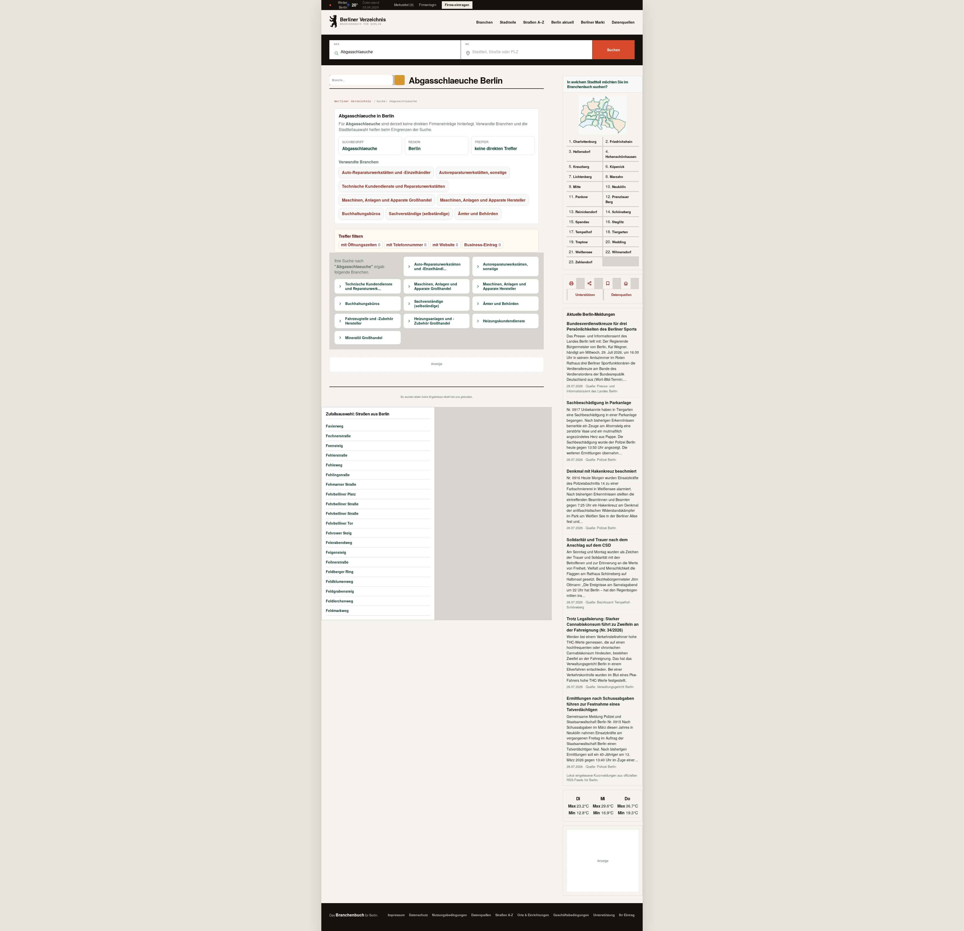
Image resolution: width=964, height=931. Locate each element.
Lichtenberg (582, 176)
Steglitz (618, 221)
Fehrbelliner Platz (341, 493)
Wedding (619, 241)
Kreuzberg (581, 166)
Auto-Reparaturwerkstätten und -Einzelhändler (386, 172)
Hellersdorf (581, 151)
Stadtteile (508, 22)
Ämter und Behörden (478, 213)
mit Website (445, 244)
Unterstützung (604, 915)
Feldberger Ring (339, 571)
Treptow (581, 241)
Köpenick (617, 166)
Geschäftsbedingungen (571, 915)
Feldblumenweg (339, 581)
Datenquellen (623, 22)
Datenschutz (418, 915)
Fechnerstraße (338, 435)
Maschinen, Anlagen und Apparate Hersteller (482, 200)
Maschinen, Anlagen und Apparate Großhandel (387, 200)
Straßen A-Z (504, 915)
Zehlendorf (583, 262)
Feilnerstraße (337, 562)
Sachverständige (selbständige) (419, 213)
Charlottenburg (584, 141)
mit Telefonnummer (406, 244)
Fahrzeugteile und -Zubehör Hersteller (369, 321)
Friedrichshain (621, 141)
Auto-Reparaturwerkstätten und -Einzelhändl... (437, 266)
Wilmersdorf (621, 252)
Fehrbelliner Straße (342, 503)
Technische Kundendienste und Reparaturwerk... (368, 286)
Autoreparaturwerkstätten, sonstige (473, 172)
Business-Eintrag (482, 244)
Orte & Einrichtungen (533, 915)
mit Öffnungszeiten (360, 244)
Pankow (581, 196)
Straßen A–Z (533, 22)
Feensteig (334, 445)
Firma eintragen (457, 5)
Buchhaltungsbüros (361, 213)
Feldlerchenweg (339, 600)
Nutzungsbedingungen (449, 915)
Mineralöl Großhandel (363, 338)
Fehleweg (334, 464)
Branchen (484, 22)
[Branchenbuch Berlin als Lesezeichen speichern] (608, 283)
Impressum (396, 915)
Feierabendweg (339, 542)
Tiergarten (620, 231)
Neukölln (619, 186)
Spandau (582, 221)
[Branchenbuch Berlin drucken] (571, 283)
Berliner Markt (593, 22)
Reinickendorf (586, 211)
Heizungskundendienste (504, 321)
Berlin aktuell (562, 22)
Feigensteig (336, 552)
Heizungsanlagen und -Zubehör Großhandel (434, 321)
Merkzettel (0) (404, 5)
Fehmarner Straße (341, 484)
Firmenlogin (427, 5)
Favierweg (334, 425)
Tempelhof (583, 231)
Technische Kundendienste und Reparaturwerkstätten (393, 186)
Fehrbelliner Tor (339, 523)
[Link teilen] (589, 283)
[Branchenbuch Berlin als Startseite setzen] (626, 283)
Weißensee (583, 252)
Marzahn (616, 176)
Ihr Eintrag (627, 915)
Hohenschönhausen (621, 156)
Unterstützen (585, 294)
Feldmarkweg (337, 610)
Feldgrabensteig (340, 591)
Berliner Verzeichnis (352, 101)
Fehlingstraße (338, 474)
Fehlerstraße (336, 455)
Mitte (577, 186)
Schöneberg (621, 211)
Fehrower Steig (339, 532)
